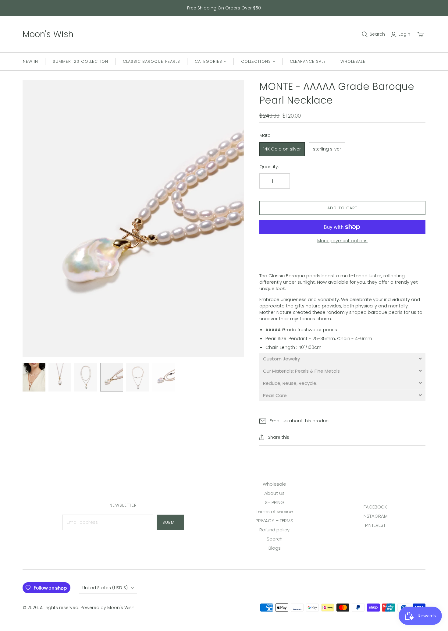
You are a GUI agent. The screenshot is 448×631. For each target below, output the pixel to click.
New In (30, 61)
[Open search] (365, 34)
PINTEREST (375, 525)
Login (404, 34)
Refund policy (274, 529)
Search (377, 34)
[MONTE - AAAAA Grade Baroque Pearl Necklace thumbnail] (34, 377)
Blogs (274, 548)
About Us (274, 493)
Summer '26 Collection (80, 61)
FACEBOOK (375, 507)
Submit (170, 522)
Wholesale (352, 61)
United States (105, 588)
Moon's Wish (48, 34)
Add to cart (342, 208)
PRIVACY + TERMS (274, 520)
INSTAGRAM (375, 516)
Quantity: (269, 167)
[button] (342, 359)
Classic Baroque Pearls (151, 61)
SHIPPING (274, 502)
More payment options (342, 241)
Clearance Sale (308, 61)
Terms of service (274, 511)
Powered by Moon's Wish (107, 607)
